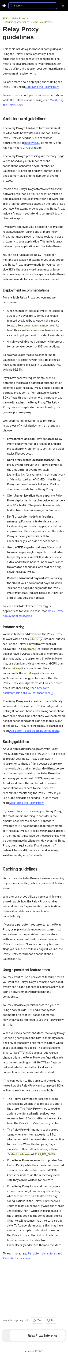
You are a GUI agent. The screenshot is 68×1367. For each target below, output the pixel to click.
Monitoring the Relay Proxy (26, 802)
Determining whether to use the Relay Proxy (27, 21)
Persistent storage (15, 1258)
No (53, 1320)
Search (18, 5)
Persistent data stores (42, 1253)
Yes (39, 1320)
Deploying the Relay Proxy (42, 87)
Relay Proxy (18, 18)
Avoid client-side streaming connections (34, 730)
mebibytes (31, 143)
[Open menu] (63, 5)
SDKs (6, 18)
